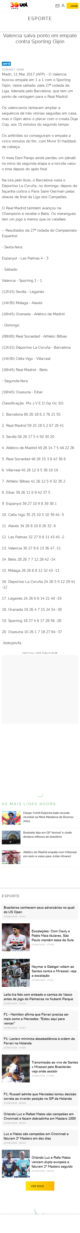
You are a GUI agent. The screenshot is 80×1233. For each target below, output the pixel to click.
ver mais (37, 1186)
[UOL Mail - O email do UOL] (57, 6)
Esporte (40, 18)
